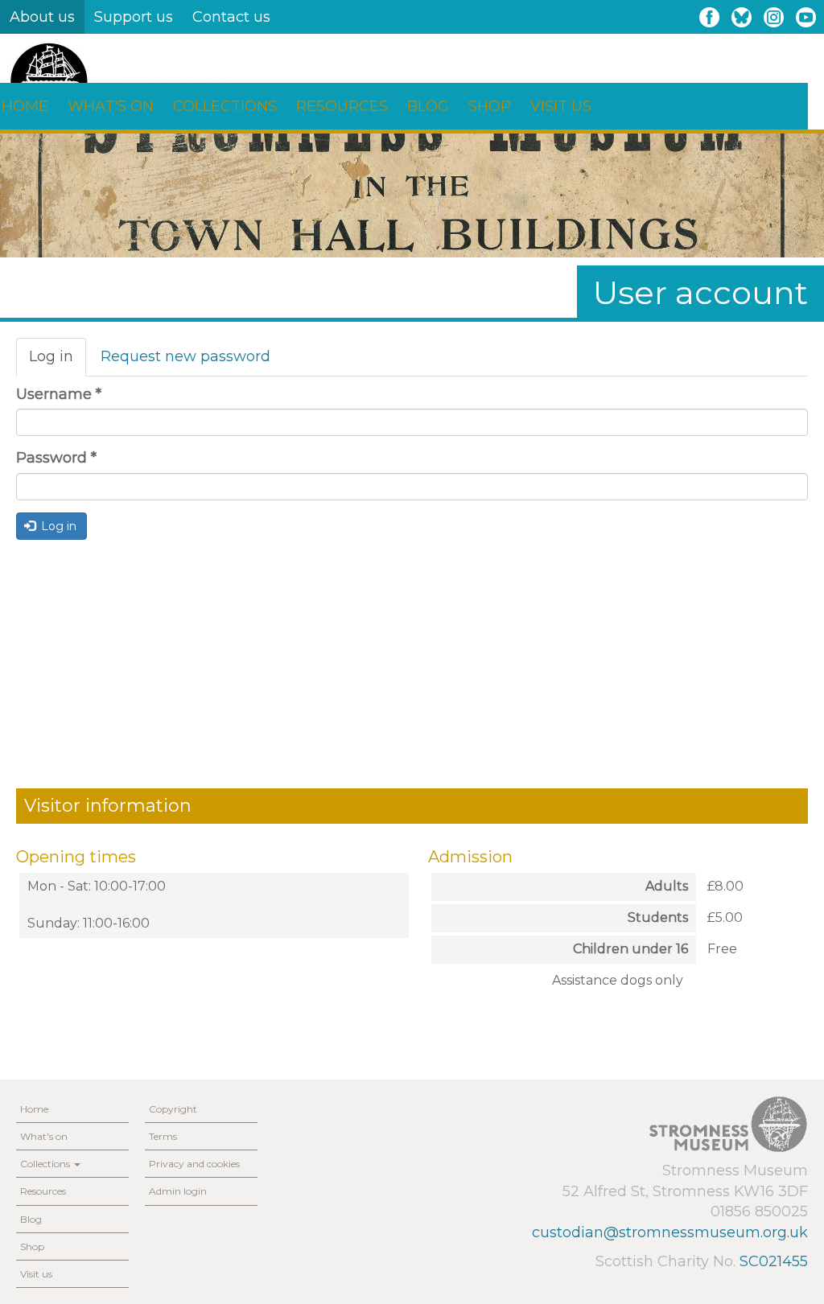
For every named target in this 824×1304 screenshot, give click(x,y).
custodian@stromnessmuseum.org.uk (670, 1232)
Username (58, 394)
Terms (163, 1136)
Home (34, 1109)
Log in (57, 362)
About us (42, 17)
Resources (342, 106)
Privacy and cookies (194, 1164)
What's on (111, 106)
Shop (489, 106)
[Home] (120, 81)
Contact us (231, 17)
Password (56, 458)
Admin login (178, 1191)
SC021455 (774, 1261)
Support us (133, 17)
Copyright (173, 1109)
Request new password (185, 356)
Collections (225, 106)
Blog (428, 106)
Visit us (560, 106)
